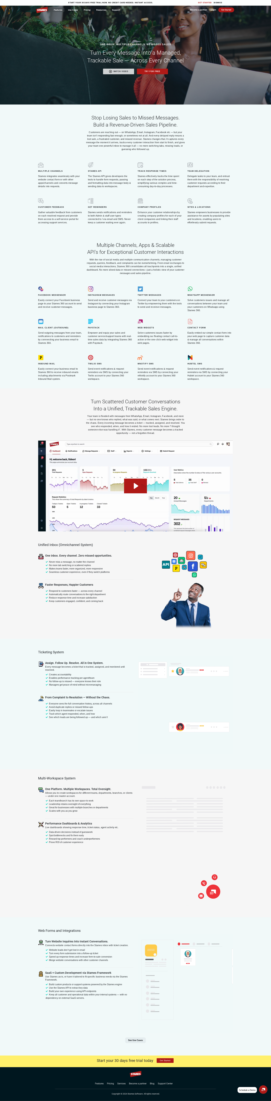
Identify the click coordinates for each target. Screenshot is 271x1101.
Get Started (205, 3)
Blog (152, 1083)
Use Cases (73, 10)
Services (121, 1083)
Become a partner (198, 10)
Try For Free (152, 71)
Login (213, 10)
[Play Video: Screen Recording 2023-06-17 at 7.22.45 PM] (135, 486)
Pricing (87, 10)
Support (116, 10)
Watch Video (120, 71)
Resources (101, 10)
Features (58, 10)
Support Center (165, 1083)
